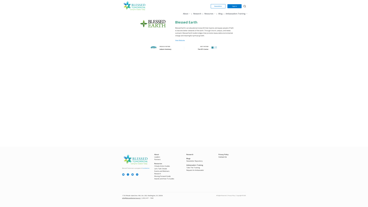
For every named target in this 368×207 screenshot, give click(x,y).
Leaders (157, 157)
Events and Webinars (161, 171)
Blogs (188, 158)
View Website (180, 40)
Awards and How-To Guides (164, 179)
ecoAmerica (146, 168)
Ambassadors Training (235, 13)
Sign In (234, 6)
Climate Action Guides (162, 166)
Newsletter (218, 6)
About (185, 13)
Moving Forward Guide (162, 176)
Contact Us (223, 157)
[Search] (245, 6)
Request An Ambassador (195, 170)
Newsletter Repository (194, 161)
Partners (157, 159)
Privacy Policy (224, 154)
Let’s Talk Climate (160, 169)
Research (197, 13)
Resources (208, 13)
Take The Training (193, 168)
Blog (220, 13)
